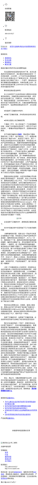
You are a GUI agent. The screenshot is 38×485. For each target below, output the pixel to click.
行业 (14, 46)
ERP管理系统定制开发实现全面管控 (18, 414)
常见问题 (8, 60)
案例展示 (8, 62)
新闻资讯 (32, 46)
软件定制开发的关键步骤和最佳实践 (18, 406)
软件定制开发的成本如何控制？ (16, 408)
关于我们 (4, 48)
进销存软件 (18, 472)
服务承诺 (19, 46)
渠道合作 (8, 459)
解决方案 (8, 64)
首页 (11, 46)
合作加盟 (26, 46)
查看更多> (11, 398)
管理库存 (4, 478)
